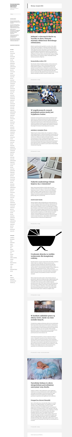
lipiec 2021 (12, 135)
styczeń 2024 (12, 95)
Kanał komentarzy (13, 280)
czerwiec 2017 (12, 192)
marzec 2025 (12, 76)
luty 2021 (11, 143)
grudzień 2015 (12, 217)
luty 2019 (11, 167)
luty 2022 (11, 125)
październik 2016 (13, 204)
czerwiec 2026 (12, 53)
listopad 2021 (12, 128)
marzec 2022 (12, 123)
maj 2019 (11, 165)
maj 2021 (11, 138)
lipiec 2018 (12, 175)
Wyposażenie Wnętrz (13, 269)
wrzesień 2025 (12, 68)
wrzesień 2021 (12, 132)
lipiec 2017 (12, 190)
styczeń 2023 (12, 108)
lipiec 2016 (12, 209)
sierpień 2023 (12, 100)
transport (11, 264)
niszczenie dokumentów (45, 352)
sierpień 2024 (12, 85)
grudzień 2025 (12, 63)
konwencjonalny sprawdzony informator (15, 5)
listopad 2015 (12, 219)
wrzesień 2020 (12, 150)
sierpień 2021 (12, 133)
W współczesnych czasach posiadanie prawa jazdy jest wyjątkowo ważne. (42, 112)
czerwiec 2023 (12, 103)
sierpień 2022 (12, 115)
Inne (11, 247)
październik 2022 (13, 112)
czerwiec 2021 (12, 137)
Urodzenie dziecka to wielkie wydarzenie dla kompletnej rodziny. (42, 256)
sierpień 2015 (12, 224)
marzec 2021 (12, 142)
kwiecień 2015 (12, 229)
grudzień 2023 (12, 96)
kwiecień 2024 (12, 90)
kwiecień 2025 (12, 75)
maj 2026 (11, 55)
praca (11, 252)
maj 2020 (11, 155)
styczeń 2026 (12, 61)
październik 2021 (13, 130)
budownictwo (12, 242)
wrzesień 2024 (12, 83)
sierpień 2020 (12, 152)
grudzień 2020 (12, 147)
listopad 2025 (12, 65)
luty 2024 (11, 93)
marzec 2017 (12, 197)
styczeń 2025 (12, 80)
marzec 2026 (12, 58)
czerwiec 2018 (12, 177)
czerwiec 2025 (12, 71)
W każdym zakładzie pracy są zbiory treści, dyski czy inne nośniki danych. (43, 318)
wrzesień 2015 (12, 222)
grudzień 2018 (12, 170)
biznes (11, 240)
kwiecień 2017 (12, 195)
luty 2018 (11, 182)
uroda (11, 266)
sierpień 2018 (12, 174)
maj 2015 (11, 227)
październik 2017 (13, 187)
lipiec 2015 (12, 226)
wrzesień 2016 (12, 205)
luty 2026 (11, 60)
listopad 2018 (12, 172)
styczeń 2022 (12, 127)
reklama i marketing (13, 257)
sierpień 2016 (12, 207)
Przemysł (11, 254)
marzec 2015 (12, 231)
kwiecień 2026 (12, 56)
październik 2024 (13, 81)
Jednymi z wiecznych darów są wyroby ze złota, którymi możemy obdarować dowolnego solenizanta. (44, 39)
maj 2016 (11, 212)
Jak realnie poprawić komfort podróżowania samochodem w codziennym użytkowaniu (15, 39)
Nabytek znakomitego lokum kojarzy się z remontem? (42, 183)
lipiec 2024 (12, 86)
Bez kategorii (12, 239)
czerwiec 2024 (12, 88)
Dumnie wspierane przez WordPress (37, 434)
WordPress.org (12, 282)
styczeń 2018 (12, 184)
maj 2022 (11, 120)
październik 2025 (13, 66)
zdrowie (11, 271)
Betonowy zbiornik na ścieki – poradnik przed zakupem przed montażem (15, 21)
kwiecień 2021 (12, 140)
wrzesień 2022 (12, 113)
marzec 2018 (12, 180)
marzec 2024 (12, 91)
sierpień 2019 (12, 162)
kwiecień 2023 (12, 105)
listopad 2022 (12, 110)
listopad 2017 (12, 185)
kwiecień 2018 (12, 179)
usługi (11, 267)
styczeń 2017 (12, 200)
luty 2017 (11, 199)
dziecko (11, 244)
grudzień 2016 (12, 202)
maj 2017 (11, 194)
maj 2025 (11, 73)
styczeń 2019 (12, 169)
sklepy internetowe (13, 262)
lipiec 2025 (12, 70)
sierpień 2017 (12, 189)
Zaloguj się (12, 277)
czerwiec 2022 (12, 118)
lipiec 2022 (12, 117)
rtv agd (11, 261)
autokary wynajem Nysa (39, 130)
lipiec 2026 (12, 51)
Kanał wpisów (12, 279)
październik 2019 (13, 160)
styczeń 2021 (12, 145)
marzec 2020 (12, 157)
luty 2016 (11, 214)
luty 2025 (11, 78)
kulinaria (11, 249)
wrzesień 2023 (12, 98)
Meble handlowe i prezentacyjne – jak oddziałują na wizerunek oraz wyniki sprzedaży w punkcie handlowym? (15, 31)
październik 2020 (13, 148)
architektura (12, 237)
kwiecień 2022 (12, 122)
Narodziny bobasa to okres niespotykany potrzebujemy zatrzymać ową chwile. (42, 385)
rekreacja (11, 259)
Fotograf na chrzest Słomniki (40, 400)
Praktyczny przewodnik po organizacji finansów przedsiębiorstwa (14, 36)
